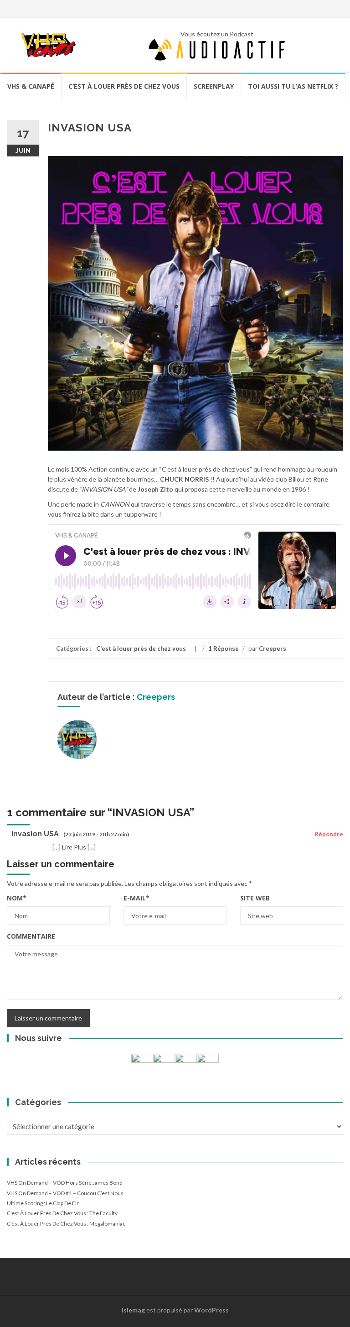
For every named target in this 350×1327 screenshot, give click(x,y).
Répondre (328, 834)
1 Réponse (223, 648)
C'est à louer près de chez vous (141, 648)
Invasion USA (35, 833)
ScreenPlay (214, 86)
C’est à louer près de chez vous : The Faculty (62, 1213)
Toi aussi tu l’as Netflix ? (293, 86)
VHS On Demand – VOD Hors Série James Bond (65, 1182)
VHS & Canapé (30, 86)
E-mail (136, 898)
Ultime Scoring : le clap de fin (43, 1203)
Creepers (272, 648)
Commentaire (31, 936)
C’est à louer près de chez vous (124, 86)
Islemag (133, 1310)
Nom (16, 898)
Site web (255, 898)
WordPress (211, 1310)
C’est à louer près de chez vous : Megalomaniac (66, 1223)
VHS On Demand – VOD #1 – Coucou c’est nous (65, 1193)
